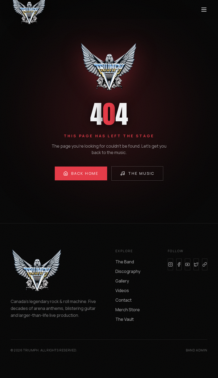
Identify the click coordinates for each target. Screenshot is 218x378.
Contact (123, 300)
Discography (127, 271)
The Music (141, 173)
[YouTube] (187, 264)
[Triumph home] (32, 9)
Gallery (122, 281)
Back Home (85, 173)
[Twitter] (196, 264)
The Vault (124, 319)
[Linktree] (204, 264)
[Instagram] (170, 264)
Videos (122, 290)
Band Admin (196, 350)
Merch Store (127, 310)
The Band (124, 262)
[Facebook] (179, 264)
